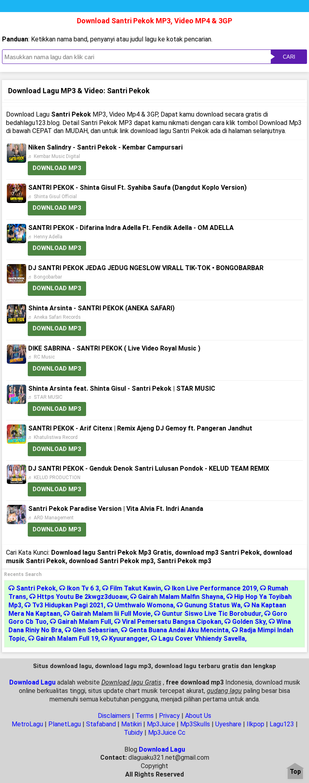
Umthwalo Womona (144, 605)
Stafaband (101, 724)
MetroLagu (27, 724)
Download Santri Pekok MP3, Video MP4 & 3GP (154, 20)
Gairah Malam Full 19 (67, 638)
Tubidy (133, 732)
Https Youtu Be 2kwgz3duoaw (82, 597)
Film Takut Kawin (135, 588)
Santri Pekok (36, 588)
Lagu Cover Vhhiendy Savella (202, 638)
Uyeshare (228, 724)
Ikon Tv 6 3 (83, 588)
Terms (145, 715)
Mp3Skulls (195, 724)
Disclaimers (114, 715)
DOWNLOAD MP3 (57, 168)
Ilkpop (255, 724)
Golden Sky (249, 621)
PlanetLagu (64, 724)
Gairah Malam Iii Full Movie (111, 613)
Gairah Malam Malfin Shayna (180, 597)
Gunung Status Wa (212, 605)
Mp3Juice (161, 724)
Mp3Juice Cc (166, 732)
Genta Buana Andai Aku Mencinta (179, 630)
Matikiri (131, 724)
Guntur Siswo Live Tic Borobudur (211, 613)
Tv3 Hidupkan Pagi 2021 (68, 605)
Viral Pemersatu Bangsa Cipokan (171, 621)
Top (295, 772)
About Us (198, 715)
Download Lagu (32, 682)
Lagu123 (282, 724)
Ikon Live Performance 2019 (214, 588)
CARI (289, 57)
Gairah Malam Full (84, 621)
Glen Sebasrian (95, 630)
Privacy (169, 715)
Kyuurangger (128, 638)
